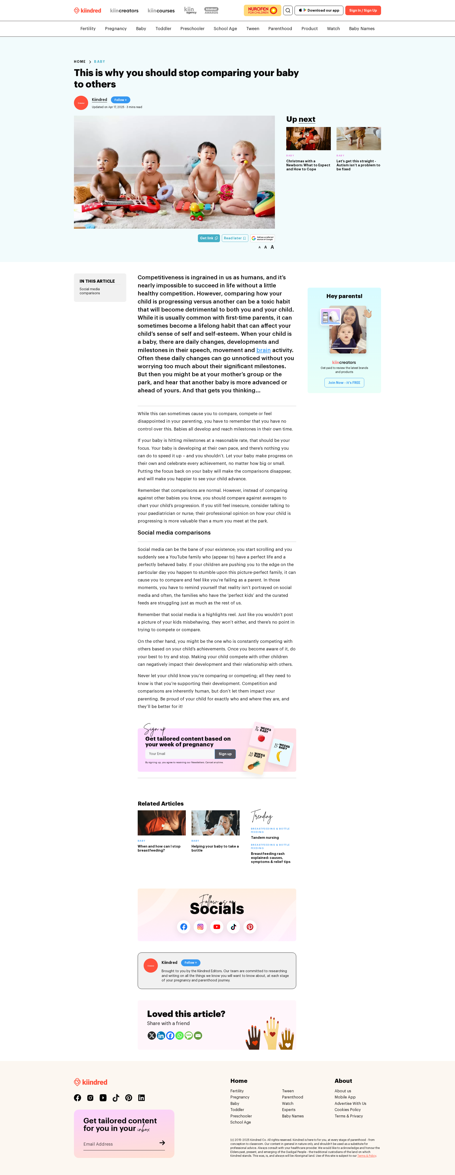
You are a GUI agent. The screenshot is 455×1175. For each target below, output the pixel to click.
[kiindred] (87, 10)
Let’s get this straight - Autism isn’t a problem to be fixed (358, 165)
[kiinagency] (191, 10)
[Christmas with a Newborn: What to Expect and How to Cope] (308, 138)
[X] (152, 1035)
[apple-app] (300, 10)
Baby (141, 29)
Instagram (200, 927)
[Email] (198, 1035)
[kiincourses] (161, 10)
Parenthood (280, 29)
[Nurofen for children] (262, 10)
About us (343, 1091)
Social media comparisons (90, 291)
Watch (333, 29)
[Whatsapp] (179, 1035)
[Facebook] (170, 1035)
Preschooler (192, 29)
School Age (225, 29)
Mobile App (345, 1097)
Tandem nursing (265, 837)
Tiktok (233, 927)
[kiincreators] (124, 10)
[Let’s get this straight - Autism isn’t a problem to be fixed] (359, 138)
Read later (233, 238)
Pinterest (250, 927)
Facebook (183, 927)
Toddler (163, 29)
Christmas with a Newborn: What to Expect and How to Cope (308, 165)
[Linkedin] (161, 1035)
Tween (252, 29)
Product (309, 29)
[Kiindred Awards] (211, 10)
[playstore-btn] (305, 10)
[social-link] (77, 1097)
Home (80, 61)
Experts (289, 1110)
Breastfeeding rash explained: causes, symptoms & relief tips (271, 857)
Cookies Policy (348, 1110)
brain (263, 350)
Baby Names (362, 29)
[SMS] (189, 1035)
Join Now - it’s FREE (344, 382)
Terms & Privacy (349, 1116)
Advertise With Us (350, 1103)
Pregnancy (116, 29)
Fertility (88, 29)
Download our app (323, 10)
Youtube (216, 927)
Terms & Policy (366, 1155)
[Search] (288, 10)
